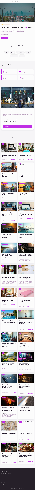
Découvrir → (5, 37)
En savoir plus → (7, 126)
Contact (2, 484)
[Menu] (22, 1)
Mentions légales (3, 482)
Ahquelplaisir (16, 1)
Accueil (2, 477)
